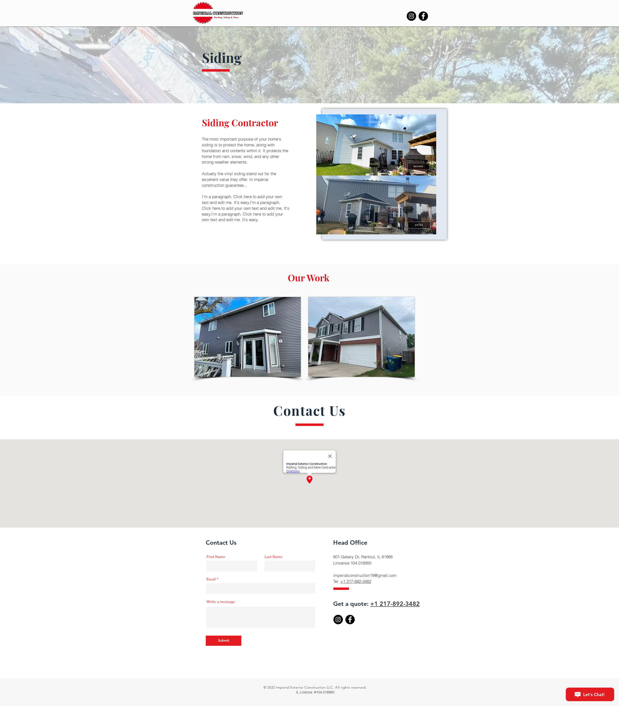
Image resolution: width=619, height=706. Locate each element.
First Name (215, 556)
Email (211, 579)
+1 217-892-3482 (355, 581)
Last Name (274, 556)
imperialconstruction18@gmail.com (365, 575)
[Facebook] (423, 16)
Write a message (220, 601)
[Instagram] (411, 16)
